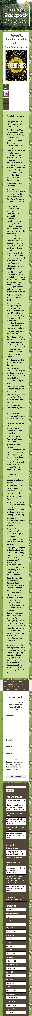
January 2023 (11, 957)
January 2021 (11, 994)
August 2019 (10, 1009)
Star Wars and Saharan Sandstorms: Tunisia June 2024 (15, 835)
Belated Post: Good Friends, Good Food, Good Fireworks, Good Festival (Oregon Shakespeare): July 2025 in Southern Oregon (15, 805)
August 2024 (10, 917)
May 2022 (9, 979)
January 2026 (11, 909)
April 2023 (9, 950)
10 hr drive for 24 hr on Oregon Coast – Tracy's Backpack (14, 878)
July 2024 (9, 920)
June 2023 (9, 942)
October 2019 (11, 1005)
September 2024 (12, 913)
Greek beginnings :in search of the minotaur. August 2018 (15, 862)
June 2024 (9, 924)
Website (9, 753)
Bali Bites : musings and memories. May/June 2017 (15, 889)
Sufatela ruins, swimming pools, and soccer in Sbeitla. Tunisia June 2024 (15, 821)
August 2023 (10, 935)
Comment (10, 715)
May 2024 (9, 928)
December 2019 (11, 998)
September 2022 (12, 964)
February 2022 (11, 983)
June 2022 (9, 975)
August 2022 (10, 968)
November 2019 (11, 1001)
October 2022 (11, 961)
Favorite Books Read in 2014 (16, 688)
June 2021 (9, 986)
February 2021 (11, 990)
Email (9, 747)
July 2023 (9, 939)
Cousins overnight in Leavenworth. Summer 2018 (15, 870)
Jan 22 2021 (6, 86)
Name (9, 740)
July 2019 (9, 1012)
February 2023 (11, 953)
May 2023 (9, 946)
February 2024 (11, 931)
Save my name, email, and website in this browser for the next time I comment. (14, 765)
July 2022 (9, 972)
